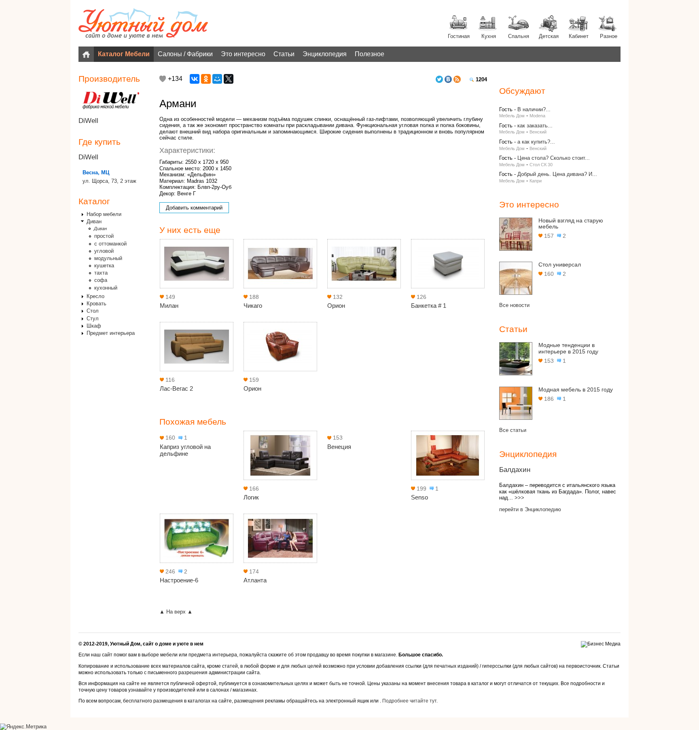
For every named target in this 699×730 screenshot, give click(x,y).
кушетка (104, 265)
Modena (537, 115)
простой (104, 236)
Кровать (96, 303)
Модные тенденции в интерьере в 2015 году (568, 348)
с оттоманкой (110, 244)
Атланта (255, 580)
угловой (104, 251)
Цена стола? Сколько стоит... (553, 158)
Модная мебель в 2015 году (575, 389)
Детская (549, 36)
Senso (419, 497)
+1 (162, 79)
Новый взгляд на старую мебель (570, 223)
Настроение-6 (179, 580)
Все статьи (512, 430)
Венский (538, 131)
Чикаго (253, 305)
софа (100, 280)
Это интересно (243, 54)
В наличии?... (534, 109)
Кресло (95, 296)
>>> (519, 498)
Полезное (369, 54)
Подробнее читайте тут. (410, 701)
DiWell (88, 121)
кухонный (105, 288)
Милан (169, 305)
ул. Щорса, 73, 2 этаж (109, 181)
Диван (94, 221)
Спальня (518, 36)
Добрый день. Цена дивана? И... (557, 174)
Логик (251, 497)
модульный (108, 258)
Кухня (488, 36)
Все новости (514, 305)
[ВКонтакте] (194, 79)
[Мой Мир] (217, 79)
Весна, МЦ (96, 172)
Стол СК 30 (541, 164)
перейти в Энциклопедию (530, 509)
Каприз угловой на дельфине (185, 450)
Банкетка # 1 (428, 305)
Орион (336, 305)
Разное (608, 36)
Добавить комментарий (194, 208)
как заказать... (535, 126)
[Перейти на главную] (143, 24)
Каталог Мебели (124, 54)
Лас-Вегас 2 (176, 388)
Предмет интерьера (111, 333)
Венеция (339, 446)
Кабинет (579, 36)
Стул (93, 318)
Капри (536, 180)
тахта (101, 273)
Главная (86, 54)
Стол (93, 311)
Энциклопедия (325, 54)
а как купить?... (536, 142)
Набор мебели (104, 214)
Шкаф (94, 326)
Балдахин (514, 470)
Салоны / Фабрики (185, 54)
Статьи (283, 54)
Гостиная (459, 36)
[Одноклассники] (206, 79)
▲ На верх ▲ (176, 612)
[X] (228, 79)
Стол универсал (559, 264)
